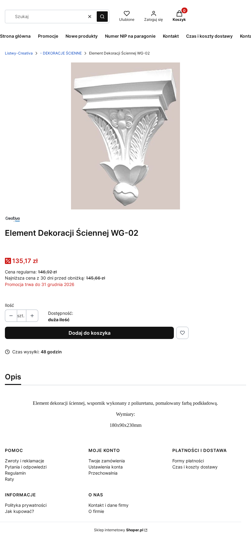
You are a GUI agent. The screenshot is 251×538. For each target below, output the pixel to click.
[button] (102, 16)
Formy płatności (188, 460)
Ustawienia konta (105, 466)
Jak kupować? (19, 511)
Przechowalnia (103, 473)
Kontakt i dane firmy (108, 505)
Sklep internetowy (118, 530)
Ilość (9, 305)
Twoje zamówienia (106, 460)
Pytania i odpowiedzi (26, 466)
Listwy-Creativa (19, 53)
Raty (9, 479)
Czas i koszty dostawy (195, 466)
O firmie (96, 511)
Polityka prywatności (26, 505)
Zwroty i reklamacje (24, 460)
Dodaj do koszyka (90, 333)
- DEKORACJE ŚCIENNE (61, 53)
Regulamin (15, 473)
